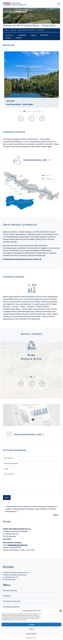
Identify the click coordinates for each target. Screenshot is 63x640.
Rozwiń (55, 515)
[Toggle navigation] (59, 3)
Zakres (33, 35)
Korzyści (8, 38)
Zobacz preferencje (31, 633)
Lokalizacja (22, 35)
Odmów (31, 629)
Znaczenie (44, 35)
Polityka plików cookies (31, 637)
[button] (60, 610)
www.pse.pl (7, 539)
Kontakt (18, 38)
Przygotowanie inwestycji (11, 601)
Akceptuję (31, 624)
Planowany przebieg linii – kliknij (35, 160)
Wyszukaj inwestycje (10, 590)
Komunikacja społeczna (11, 607)
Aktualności (9, 35)
